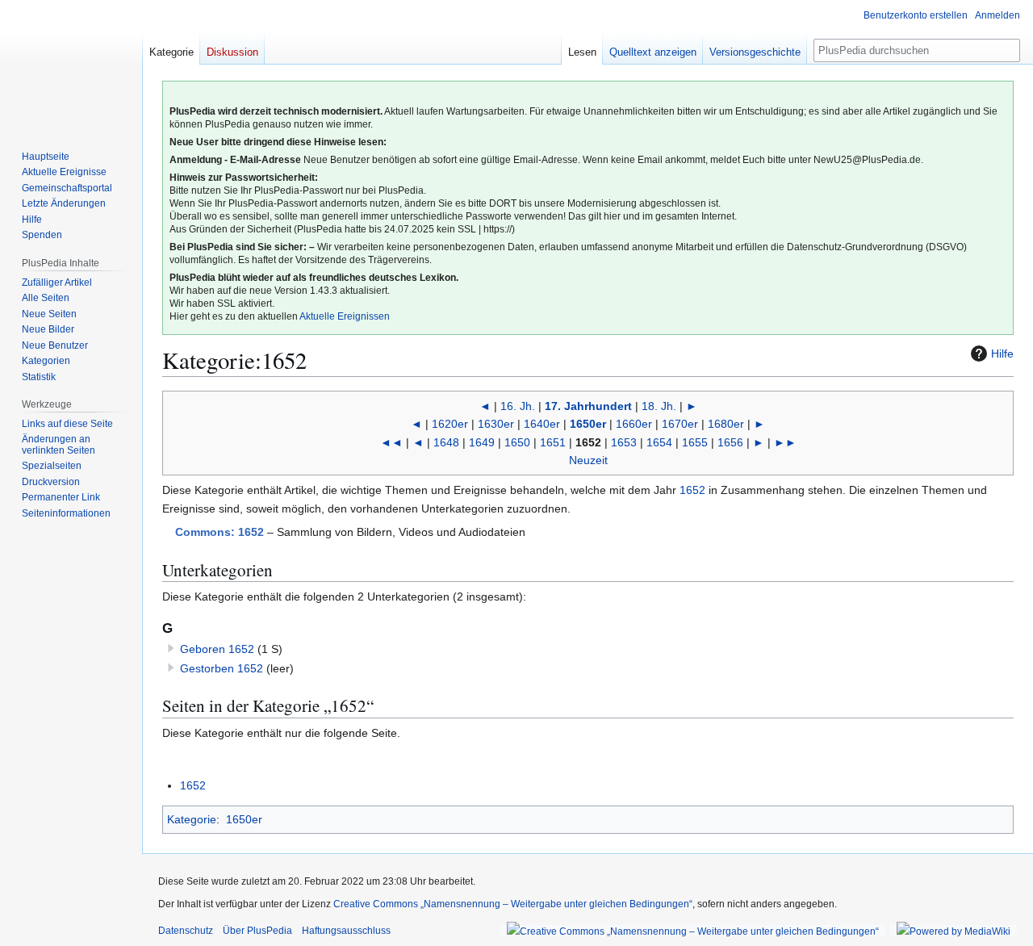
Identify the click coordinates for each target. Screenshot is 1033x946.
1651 (553, 442)
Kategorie (191, 819)
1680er (726, 423)
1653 (624, 442)
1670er (680, 423)
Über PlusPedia (257, 930)
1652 (692, 489)
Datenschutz (185, 930)
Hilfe (1002, 353)
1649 (482, 442)
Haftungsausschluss (346, 930)
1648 (446, 442)
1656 (730, 442)
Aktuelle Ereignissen (344, 316)
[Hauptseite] (71, 64)
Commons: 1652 (219, 531)
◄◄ (391, 442)
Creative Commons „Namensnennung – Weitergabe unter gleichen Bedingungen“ (512, 904)
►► (785, 442)
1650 (517, 442)
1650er (588, 423)
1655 (695, 442)
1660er (634, 423)
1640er (542, 423)
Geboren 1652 (217, 649)
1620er (450, 423)
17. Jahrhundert (588, 406)
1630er (496, 423)
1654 (659, 442)
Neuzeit (588, 460)
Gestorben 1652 (221, 668)
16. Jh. (517, 406)
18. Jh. (659, 406)
